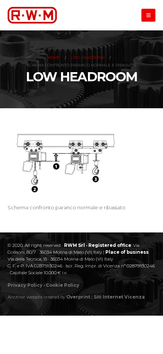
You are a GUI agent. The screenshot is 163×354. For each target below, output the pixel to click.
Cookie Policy (62, 285)
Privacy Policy (25, 285)
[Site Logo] (32, 15)
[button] (148, 15)
